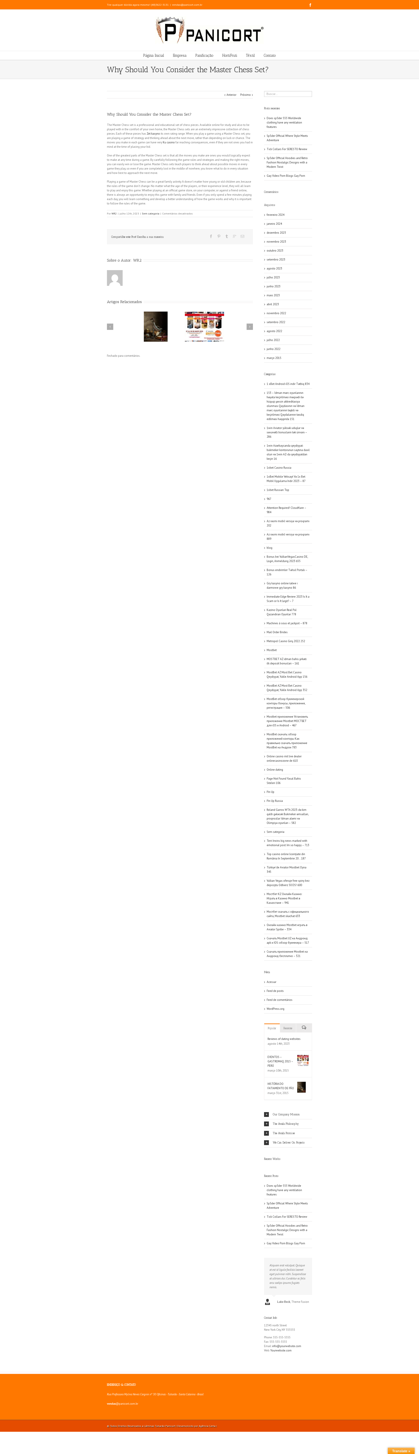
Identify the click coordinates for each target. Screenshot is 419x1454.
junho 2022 (273, 349)
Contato (270, 55)
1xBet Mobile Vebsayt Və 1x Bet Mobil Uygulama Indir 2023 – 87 (286, 479)
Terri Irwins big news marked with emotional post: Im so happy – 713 (288, 843)
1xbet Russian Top (278, 490)
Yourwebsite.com (281, 1350)
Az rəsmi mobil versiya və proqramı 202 (288, 523)
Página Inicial (153, 55)
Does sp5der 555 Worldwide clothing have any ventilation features (284, 122)
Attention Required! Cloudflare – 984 (286, 510)
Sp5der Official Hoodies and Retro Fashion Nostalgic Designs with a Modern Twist (287, 162)
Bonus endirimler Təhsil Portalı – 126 (287, 572)
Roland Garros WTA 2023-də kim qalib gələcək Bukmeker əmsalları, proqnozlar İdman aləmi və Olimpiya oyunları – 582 (288, 816)
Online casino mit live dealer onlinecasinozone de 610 (284, 758)
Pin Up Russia (275, 801)
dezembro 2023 (276, 233)
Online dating (275, 770)
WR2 (114, 213)
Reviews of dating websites (284, 1039)
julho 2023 (273, 277)
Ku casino (169, 142)
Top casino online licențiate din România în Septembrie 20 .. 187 (286, 856)
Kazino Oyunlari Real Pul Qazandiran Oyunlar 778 (282, 612)
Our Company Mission (286, 1114)
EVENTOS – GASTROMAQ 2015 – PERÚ (280, 1061)
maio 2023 (273, 295)
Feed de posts (275, 991)
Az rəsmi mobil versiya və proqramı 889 (288, 537)
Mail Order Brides (277, 632)
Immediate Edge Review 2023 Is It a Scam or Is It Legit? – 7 (288, 599)
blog (269, 548)
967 (269, 499)
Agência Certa (207, 1426)
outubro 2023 (275, 250)
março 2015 (274, 358)
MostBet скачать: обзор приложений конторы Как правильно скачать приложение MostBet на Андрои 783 (287, 740)
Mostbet (272, 650)
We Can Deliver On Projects (288, 1142)
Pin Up (270, 792)
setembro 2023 (276, 259)
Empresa (180, 55)
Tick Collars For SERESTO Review (287, 149)
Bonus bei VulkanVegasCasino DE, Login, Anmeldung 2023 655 (287, 559)
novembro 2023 (276, 241)
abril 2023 (273, 304)
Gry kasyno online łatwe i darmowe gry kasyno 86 (282, 585)
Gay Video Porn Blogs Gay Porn (286, 176)
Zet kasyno (153, 133)
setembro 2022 (276, 322)
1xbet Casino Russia (279, 468)
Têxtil (250, 55)
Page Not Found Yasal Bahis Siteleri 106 (284, 781)
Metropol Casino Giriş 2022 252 (286, 641)
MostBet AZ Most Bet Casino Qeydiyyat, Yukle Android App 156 (287, 674)
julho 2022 (273, 340)
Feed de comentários (279, 1000)
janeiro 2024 (274, 224)
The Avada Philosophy (286, 1123)
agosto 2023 (274, 268)
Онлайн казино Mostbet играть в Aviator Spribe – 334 (287, 927)
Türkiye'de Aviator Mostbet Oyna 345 (286, 870)
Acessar (271, 982)
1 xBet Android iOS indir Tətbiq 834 (288, 384)
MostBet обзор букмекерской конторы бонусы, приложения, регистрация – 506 (286, 703)
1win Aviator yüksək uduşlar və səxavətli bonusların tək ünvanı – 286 (287, 432)
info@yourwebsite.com (286, 1346)
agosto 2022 (274, 331)
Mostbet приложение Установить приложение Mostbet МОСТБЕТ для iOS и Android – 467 (287, 721)
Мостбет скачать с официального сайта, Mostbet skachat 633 (288, 914)
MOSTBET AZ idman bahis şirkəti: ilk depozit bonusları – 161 (287, 661)
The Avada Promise (284, 1133)
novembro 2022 (276, 313)
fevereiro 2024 (275, 215)
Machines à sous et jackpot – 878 (287, 623)
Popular (272, 1028)
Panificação (204, 55)
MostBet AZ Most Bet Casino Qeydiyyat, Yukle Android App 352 (287, 688)
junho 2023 (273, 286)
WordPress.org (275, 1009)
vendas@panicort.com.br (187, 4)
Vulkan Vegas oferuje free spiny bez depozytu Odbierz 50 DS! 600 (288, 883)
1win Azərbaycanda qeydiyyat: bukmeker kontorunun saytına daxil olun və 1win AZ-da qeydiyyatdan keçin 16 (288, 452)
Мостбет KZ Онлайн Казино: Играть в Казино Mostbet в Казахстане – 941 (284, 898)
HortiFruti (229, 55)
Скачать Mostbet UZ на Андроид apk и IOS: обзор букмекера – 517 (288, 940)
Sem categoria (150, 213)
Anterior (231, 95)
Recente (287, 1028)
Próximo (245, 95)
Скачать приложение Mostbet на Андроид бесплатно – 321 (287, 954)
